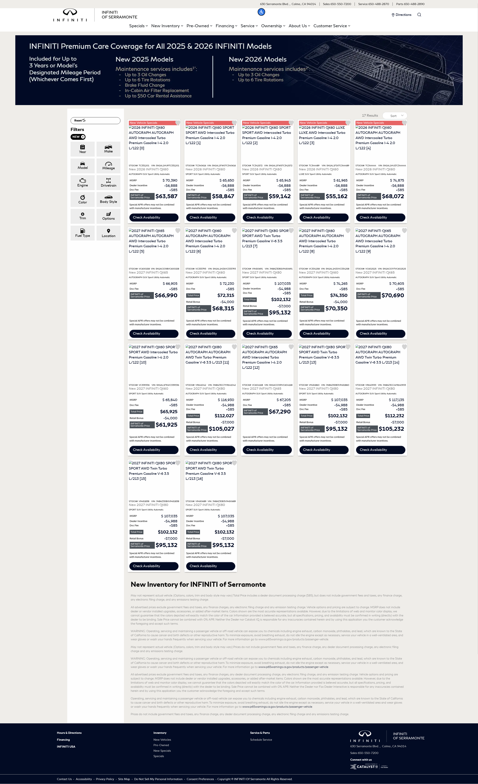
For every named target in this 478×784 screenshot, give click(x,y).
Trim (82, 218)
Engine (82, 185)
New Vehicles (162, 739)
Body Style (108, 202)
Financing (63, 739)
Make (108, 151)
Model (83, 168)
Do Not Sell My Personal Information (158, 779)
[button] (261, 12)
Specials (158, 756)
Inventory (159, 733)
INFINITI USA (66, 746)
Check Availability (146, 217)
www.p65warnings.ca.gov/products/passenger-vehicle (293, 667)
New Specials (162, 750)
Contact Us (64, 779)
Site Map (124, 779)
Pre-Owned (161, 745)
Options (108, 218)
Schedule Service (261, 739)
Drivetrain (108, 185)
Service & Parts (260, 733)
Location (108, 236)
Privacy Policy (105, 779)
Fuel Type (82, 236)
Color (82, 202)
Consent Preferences (200, 779)
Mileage (108, 168)
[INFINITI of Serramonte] (95, 14)
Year (82, 152)
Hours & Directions (69, 733)
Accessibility (84, 779)
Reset (78, 120)
